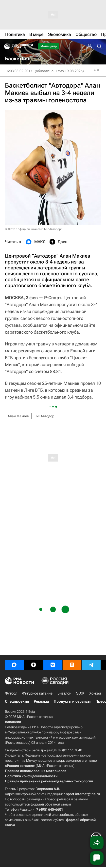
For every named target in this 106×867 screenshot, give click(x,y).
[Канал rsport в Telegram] (91, 665)
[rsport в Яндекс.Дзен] (33, 665)
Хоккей (95, 693)
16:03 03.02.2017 (18, 71)
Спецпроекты (17, 701)
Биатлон (64, 693)
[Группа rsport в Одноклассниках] (72, 665)
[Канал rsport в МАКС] (14, 665)
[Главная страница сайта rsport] (29, 46)
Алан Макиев (18, 416)
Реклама (41, 701)
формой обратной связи (51, 804)
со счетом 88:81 (45, 371)
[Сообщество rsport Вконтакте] (52, 665)
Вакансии (13, 722)
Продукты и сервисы (72, 701)
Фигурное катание (37, 693)
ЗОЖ (80, 693)
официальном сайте (74, 325)
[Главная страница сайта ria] (5, 46)
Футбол (11, 693)
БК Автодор (45, 416)
